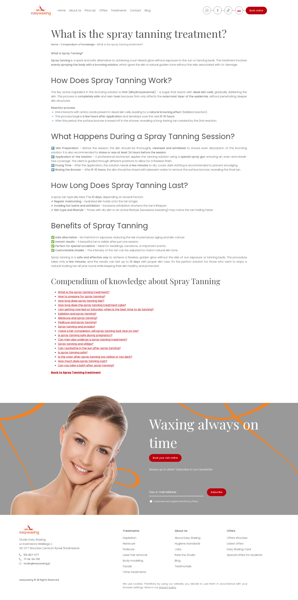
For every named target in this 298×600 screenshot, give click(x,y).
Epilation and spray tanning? (77, 314)
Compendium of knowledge (78, 44)
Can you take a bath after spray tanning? (86, 365)
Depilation (129, 538)
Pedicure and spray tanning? (77, 322)
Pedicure (129, 549)
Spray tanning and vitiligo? (75, 344)
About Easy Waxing (187, 538)
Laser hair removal (135, 555)
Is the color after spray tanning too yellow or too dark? (95, 357)
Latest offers (235, 544)
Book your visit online (165, 458)
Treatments (118, 10)
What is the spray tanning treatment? (84, 292)
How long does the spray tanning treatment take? (92, 305)
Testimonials (183, 566)
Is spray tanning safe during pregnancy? (85, 335)
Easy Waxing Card (239, 549)
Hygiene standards (187, 544)
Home (62, 10)
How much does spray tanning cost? (82, 361)
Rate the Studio (185, 555)
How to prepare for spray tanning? (81, 296)
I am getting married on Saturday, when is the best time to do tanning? (106, 309)
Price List (90, 10)
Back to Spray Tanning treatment (76, 372)
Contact (135, 10)
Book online (256, 10)
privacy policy (167, 587)
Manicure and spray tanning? (77, 318)
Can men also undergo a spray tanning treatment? (92, 340)
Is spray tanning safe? (73, 352)
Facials (127, 566)
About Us (75, 10)
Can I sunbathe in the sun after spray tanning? (89, 348)
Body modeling (133, 561)
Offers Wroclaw (237, 538)
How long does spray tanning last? (81, 301)
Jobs (178, 549)
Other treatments (134, 572)
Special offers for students (244, 555)
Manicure (129, 544)
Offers (103, 10)
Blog (148, 10)
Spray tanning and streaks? (76, 327)
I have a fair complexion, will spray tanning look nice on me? (98, 331)
